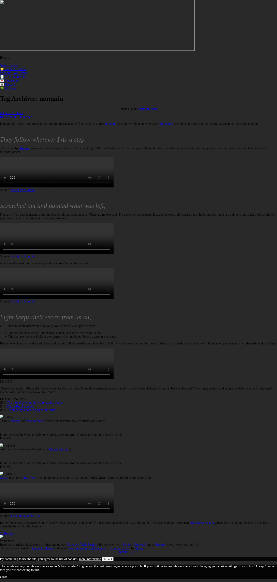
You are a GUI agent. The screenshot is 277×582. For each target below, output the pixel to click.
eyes (72, 548)
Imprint (123, 552)
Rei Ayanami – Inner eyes (16, 116)
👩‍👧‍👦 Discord (7, 84)
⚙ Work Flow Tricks (13, 73)
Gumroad (140, 544)
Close (3, 577)
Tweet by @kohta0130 (25, 515)
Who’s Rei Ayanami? (20, 406)
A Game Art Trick (11, 113)
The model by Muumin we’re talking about (34, 402)
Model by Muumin (23, 190)
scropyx (15, 421)
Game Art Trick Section (82, 544)
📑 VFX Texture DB (14, 77)
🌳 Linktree (8, 88)
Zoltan (4, 477)
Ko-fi (126, 544)
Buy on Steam (148, 109)
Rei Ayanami (96, 548)
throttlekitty (166, 123)
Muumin (24, 148)
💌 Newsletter (9, 80)
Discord (160, 544)
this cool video (35, 421)
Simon (139, 548)
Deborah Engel (58, 449)
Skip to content (9, 65)
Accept (108, 559)
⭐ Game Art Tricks (13, 69)
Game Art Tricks (42, 548)
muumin (81, 548)
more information (90, 559)
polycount (110, 123)
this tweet (29, 477)
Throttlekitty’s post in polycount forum (31, 410)
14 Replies (7, 533)
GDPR (135, 552)
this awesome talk (202, 522)
